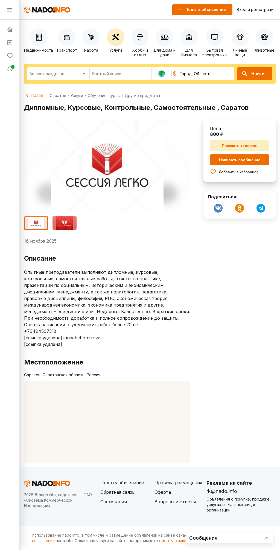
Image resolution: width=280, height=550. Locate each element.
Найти (258, 73)
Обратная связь (117, 492)
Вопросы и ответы (175, 501)
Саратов (58, 95)
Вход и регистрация (256, 9)
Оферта (162, 492)
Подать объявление (122, 482)
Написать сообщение (239, 160)
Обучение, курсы (104, 95)
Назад (37, 95)
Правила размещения (178, 482)
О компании (113, 501)
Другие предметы (142, 95)
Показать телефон (239, 145)
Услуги (77, 95)
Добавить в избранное (239, 172)
